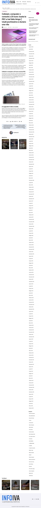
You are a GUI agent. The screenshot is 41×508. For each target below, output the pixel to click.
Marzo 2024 (31, 95)
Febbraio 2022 (31, 152)
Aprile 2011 (31, 375)
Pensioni (30, 466)
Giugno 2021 (31, 171)
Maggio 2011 (31, 373)
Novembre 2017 (31, 194)
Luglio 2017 (31, 203)
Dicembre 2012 (31, 329)
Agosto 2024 (31, 83)
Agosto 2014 (31, 283)
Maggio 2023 (31, 118)
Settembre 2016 (31, 226)
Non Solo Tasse (5, 11)
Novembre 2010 (31, 387)
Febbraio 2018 (31, 187)
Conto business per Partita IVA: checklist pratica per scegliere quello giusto (34, 24)
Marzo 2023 (31, 122)
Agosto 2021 (31, 166)
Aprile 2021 (31, 175)
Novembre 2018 (31, 180)
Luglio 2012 (31, 341)
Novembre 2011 (31, 359)
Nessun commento (15, 27)
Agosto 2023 (31, 111)
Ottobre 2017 (31, 196)
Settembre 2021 (31, 164)
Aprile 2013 (31, 320)
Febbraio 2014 (31, 297)
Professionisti (24, 1)
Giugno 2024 (31, 88)
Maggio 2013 (31, 318)
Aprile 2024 (31, 92)
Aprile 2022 (31, 148)
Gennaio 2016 (31, 244)
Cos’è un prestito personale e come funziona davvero (33, 28)
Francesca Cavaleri (4, 146)
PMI (20, 1)
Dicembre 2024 (31, 74)
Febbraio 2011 (31, 380)
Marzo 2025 (31, 67)
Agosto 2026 (31, 46)
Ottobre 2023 (31, 106)
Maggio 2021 (31, 173)
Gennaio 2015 (31, 272)
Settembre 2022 (31, 136)
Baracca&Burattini (32, 415)
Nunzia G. (17, 132)
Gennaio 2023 (31, 127)
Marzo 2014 (31, 295)
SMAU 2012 (31, 473)
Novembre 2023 (31, 104)
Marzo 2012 (31, 350)
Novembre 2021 (31, 159)
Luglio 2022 (31, 141)
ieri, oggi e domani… (32, 436)
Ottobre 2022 (31, 134)
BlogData (23, 506)
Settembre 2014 (31, 281)
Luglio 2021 (31, 168)
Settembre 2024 (31, 81)
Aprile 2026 (31, 49)
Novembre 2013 (31, 304)
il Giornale (30, 438)
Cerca (30, 11)
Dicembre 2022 (31, 129)
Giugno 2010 (31, 398)
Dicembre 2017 (31, 191)
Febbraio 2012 (31, 352)
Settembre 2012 (31, 336)
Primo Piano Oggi (31, 468)
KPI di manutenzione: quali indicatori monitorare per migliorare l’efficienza (33, 31)
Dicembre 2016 (31, 219)
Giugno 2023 (31, 115)
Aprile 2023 (31, 120)
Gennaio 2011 (31, 382)
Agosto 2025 (31, 60)
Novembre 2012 (31, 332)
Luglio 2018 (31, 182)
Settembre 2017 (31, 198)
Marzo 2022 (31, 150)
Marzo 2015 (31, 267)
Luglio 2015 (31, 258)
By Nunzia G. (5, 27)
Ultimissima (31, 475)
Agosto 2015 (31, 256)
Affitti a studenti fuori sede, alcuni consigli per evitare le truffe (33, 20)
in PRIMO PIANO (31, 443)
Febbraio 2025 (31, 69)
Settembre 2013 (31, 309)
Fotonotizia (31, 429)
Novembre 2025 (31, 53)
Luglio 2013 (31, 313)
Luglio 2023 (31, 113)
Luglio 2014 (31, 286)
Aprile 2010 (31, 403)
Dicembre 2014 (31, 274)
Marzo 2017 (31, 212)
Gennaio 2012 (31, 355)
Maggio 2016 (31, 235)
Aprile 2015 (31, 265)
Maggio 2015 (31, 263)
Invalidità (30, 445)
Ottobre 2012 (31, 334)
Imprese (17, 1)
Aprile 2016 (31, 237)
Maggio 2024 (31, 90)
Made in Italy (29, 1)
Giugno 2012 (31, 343)
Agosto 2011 (31, 366)
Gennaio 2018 (31, 189)
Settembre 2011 (31, 364)
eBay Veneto (31, 427)
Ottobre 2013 (31, 306)
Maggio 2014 (31, 290)
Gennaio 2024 (31, 99)
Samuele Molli (14, 146)
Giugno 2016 (31, 233)
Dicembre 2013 (31, 302)
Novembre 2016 (31, 221)
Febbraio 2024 (31, 97)
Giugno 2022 (31, 143)
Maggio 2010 (31, 401)
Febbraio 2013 (31, 325)
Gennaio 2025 (31, 72)
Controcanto (31, 422)
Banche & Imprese (32, 413)
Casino (30, 420)
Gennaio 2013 (31, 327)
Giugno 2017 (31, 205)
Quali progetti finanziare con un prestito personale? (34, 35)
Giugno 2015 (31, 260)
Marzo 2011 (31, 378)
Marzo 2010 (31, 405)
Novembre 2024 (31, 76)
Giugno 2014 (31, 288)
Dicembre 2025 (31, 51)
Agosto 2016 (31, 228)
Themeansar (27, 506)
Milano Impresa (31, 452)
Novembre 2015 (31, 249)
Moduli (30, 454)
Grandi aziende (31, 431)
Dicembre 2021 (31, 157)
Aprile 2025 (31, 65)
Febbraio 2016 (31, 242)
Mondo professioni (32, 459)
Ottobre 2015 (31, 251)
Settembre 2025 (31, 58)
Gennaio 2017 (31, 217)
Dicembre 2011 (31, 357)
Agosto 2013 (31, 311)
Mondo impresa (31, 457)
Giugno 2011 (31, 371)
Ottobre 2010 (31, 389)
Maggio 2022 (31, 145)
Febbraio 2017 (31, 214)
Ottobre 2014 (31, 279)
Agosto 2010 (31, 394)
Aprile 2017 (31, 210)
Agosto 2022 (31, 138)
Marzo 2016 (31, 240)
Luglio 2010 (31, 396)
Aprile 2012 (31, 348)
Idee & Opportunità (19, 3)
